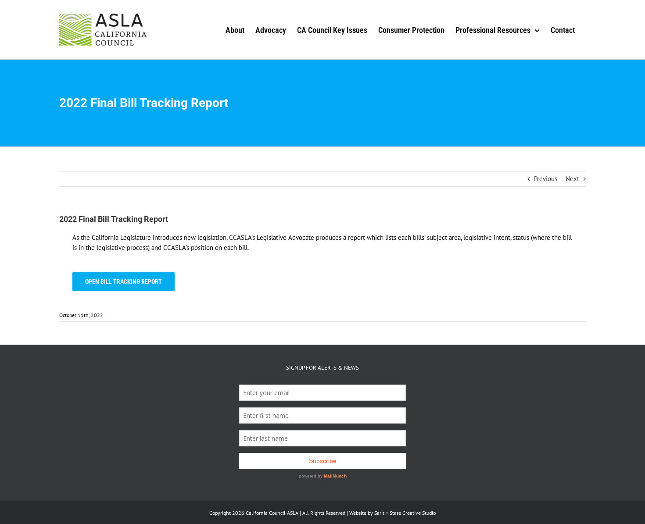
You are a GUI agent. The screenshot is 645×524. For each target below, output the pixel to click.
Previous (545, 179)
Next (572, 179)
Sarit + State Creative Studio (405, 513)
